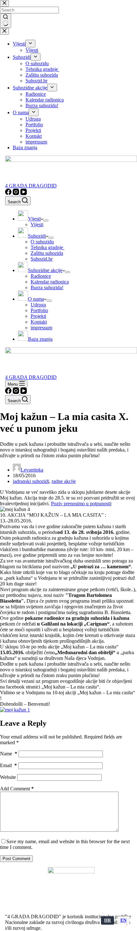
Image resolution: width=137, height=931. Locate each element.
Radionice (41, 276)
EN (123, 920)
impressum (41, 327)
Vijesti (37, 224)
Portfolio (39, 310)
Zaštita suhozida (47, 253)
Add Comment (17, 788)
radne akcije (64, 481)
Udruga (38, 304)
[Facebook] (9, 193)
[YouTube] (23, 193)
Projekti (38, 316)
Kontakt (39, 322)
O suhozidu (42, 241)
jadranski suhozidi (31, 481)
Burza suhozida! (47, 287)
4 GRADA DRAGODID (31, 185)
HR (107, 920)
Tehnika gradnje (47, 247)
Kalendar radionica (50, 281)
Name (8, 753)
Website (8, 777)
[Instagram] (16, 193)
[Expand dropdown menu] (45, 220)
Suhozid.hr (42, 259)
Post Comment (16, 858)
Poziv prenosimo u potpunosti (81, 503)
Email (8, 765)
